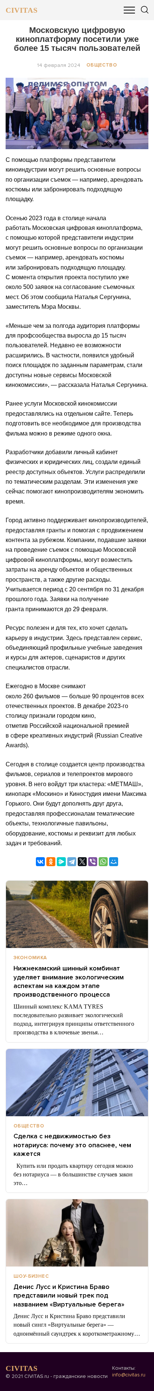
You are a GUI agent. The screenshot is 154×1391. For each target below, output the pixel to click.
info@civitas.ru (128, 1375)
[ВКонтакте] (40, 861)
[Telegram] (71, 861)
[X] (82, 861)
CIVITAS (21, 10)
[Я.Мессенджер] (61, 861)
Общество (101, 65)
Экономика (30, 958)
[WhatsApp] (103, 861)
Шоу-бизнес (31, 1276)
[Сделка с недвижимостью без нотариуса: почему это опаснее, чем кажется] (77, 1082)
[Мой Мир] (113, 861)
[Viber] (92, 861)
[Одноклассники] (50, 861)
